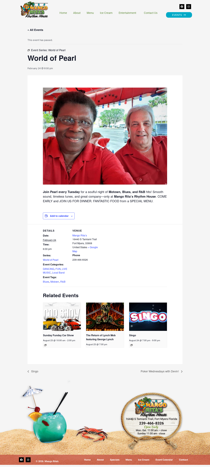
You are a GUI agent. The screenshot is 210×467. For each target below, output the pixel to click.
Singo (132, 335)
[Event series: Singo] (131, 345)
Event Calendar (164, 459)
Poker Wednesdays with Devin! (160, 371)
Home (63, 12)
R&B (62, 281)
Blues (46, 281)
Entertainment (127, 12)
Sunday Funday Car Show (58, 335)
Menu (90, 12)
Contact (183, 459)
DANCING (48, 269)
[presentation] (62, 317)
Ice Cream (106, 12)
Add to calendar (59, 216)
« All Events (35, 30)
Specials (114, 459)
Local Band (58, 272)
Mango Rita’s (79, 235)
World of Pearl (50, 260)
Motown (54, 281)
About (77, 12)
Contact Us (150, 12)
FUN (58, 269)
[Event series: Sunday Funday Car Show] (45, 345)
